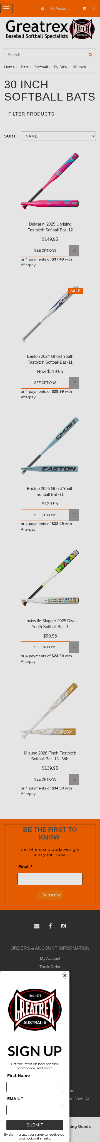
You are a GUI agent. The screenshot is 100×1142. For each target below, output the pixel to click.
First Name (18, 1075)
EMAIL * (15, 1098)
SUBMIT (35, 1125)
